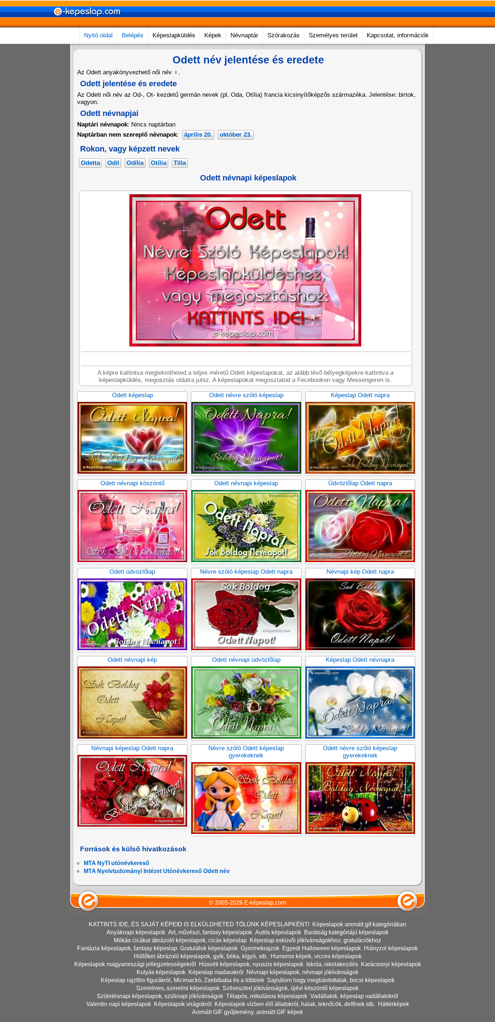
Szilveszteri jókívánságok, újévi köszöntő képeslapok (290, 988)
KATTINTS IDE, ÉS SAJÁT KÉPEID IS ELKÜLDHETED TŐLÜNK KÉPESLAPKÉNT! (199, 924)
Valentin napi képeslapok (118, 1004)
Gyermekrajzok (260, 948)
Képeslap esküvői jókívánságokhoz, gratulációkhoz (315, 940)
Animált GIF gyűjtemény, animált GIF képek (247, 1012)
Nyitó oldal (98, 35)
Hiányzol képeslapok (391, 948)
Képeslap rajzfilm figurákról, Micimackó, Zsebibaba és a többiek (182, 980)
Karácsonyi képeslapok (391, 964)
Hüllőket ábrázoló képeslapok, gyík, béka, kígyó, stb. (201, 956)
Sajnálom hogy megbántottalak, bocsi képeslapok (331, 980)
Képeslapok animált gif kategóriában (359, 924)
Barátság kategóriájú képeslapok (346, 932)
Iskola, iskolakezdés (332, 964)
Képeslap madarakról (216, 972)
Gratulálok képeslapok (209, 948)
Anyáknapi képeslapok (136, 932)
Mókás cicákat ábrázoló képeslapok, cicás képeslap (180, 940)
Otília (158, 162)
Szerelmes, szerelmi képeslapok (178, 988)
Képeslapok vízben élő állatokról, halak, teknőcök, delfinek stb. (295, 1004)
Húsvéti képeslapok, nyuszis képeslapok (251, 964)
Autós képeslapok (278, 932)
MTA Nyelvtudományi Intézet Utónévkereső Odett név (157, 871)
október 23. (236, 134)
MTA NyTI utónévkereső (116, 863)
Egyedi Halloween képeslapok (321, 948)
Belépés (132, 35)
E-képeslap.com (265, 903)
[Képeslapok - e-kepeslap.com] (87, 24)
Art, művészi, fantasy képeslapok (210, 932)
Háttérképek (393, 1004)
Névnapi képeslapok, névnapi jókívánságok (302, 972)
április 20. (198, 134)
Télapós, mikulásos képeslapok (266, 996)
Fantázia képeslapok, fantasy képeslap (127, 948)
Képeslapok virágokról (183, 1004)
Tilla (180, 162)
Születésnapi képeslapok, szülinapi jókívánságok (160, 996)
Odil (113, 162)
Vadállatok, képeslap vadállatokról (354, 996)
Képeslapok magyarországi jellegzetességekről (135, 964)
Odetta (90, 162)
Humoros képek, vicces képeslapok (316, 956)
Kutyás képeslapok (161, 972)
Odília (134, 162)
